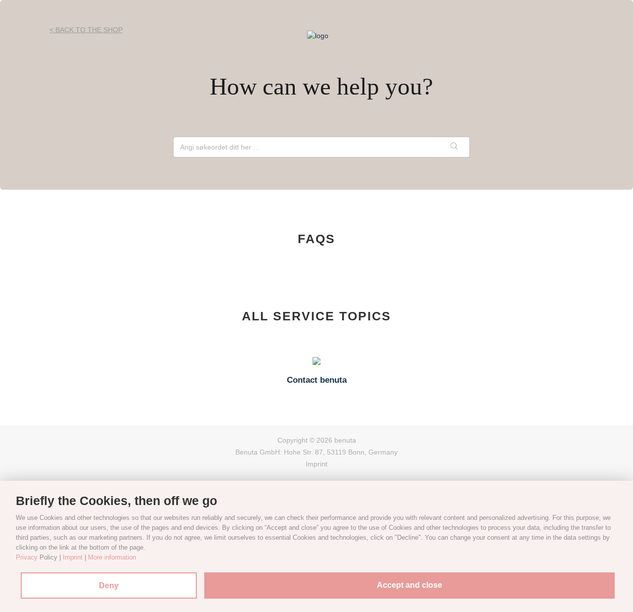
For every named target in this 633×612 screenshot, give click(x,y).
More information (112, 557)
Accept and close (409, 585)
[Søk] (454, 147)
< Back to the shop (86, 30)
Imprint (316, 464)
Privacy (27, 557)
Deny (109, 585)
